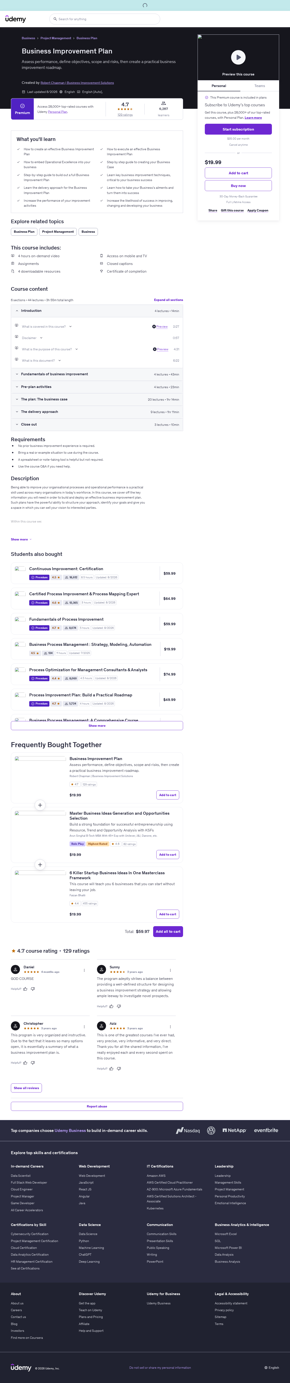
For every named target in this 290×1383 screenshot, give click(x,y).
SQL (218, 1241)
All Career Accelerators (27, 1210)
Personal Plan (57, 111)
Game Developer (22, 1203)
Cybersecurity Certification (29, 1234)
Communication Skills (161, 1234)
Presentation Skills (160, 1241)
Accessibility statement (231, 1303)
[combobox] (104, 19)
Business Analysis (227, 1261)
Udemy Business (70, 1130)
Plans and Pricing (91, 1317)
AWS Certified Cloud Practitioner (170, 1182)
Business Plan (87, 38)
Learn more (253, 118)
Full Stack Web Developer (29, 1182)
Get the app (87, 1303)
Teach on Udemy (90, 1310)
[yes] (25, 989)
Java (82, 1203)
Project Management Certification (34, 1241)
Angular (84, 1196)
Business (28, 38)
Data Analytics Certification (30, 1254)
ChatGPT (85, 1254)
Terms (219, 1324)
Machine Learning (91, 1248)
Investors (17, 1331)
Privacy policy (224, 1310)
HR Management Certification (32, 1261)
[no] (33, 989)
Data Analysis (224, 1254)
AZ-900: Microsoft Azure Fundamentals (174, 1189)
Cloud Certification (24, 1248)
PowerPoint (155, 1261)
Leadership (223, 1176)
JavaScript (86, 1182)
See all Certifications (25, 1268)
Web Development (92, 1176)
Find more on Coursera (27, 1338)
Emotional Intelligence (230, 1203)
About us (17, 1303)
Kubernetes (155, 1208)
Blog (14, 1324)
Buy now (238, 185)
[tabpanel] (238, 155)
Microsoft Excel (226, 1234)
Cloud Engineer (22, 1189)
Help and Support (91, 1331)
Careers (16, 1310)
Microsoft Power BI (228, 1248)
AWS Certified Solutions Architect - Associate (171, 1198)
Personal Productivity (230, 1196)
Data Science (88, 1234)
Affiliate (84, 1324)
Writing (152, 1254)
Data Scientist (21, 1176)
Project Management (56, 38)
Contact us (18, 1317)
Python (84, 1241)
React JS (85, 1189)
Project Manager (22, 1196)
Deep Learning (89, 1261)
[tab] (219, 85)
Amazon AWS (156, 1176)
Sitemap (220, 1317)
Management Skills (228, 1182)
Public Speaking (158, 1248)
